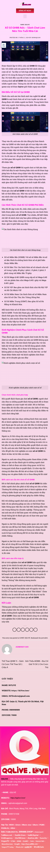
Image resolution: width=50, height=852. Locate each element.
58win (35, 825)
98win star (26, 825)
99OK (11, 825)
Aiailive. (31, 838)
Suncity (43, 838)
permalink (44, 638)
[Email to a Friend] (27, 630)
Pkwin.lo (19, 847)
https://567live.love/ (20, 690)
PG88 (41, 825)
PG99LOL (5, 828)
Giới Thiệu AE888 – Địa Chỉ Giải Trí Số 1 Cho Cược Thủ (36, 664)
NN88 (19, 841)
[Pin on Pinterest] (31, 630)
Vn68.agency (7, 838)
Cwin (32, 841)
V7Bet (13, 841)
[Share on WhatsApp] (14, 630)
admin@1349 (36, 37)
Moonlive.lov (7, 844)
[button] (25, 16)
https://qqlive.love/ (17, 798)
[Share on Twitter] (23, 630)
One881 (25, 841)
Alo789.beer (20, 838)
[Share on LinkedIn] (35, 630)
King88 (17, 844)
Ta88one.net (6, 835)
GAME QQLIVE (25, 24)
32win (18, 825)
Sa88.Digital (33, 835)
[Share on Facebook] (19, 630)
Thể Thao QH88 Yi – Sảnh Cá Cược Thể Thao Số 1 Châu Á (13, 664)
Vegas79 (5, 841)
